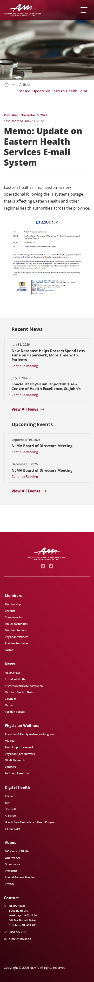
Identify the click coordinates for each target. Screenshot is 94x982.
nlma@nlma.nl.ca (20, 938)
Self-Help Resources (17, 773)
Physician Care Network (20, 754)
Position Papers (15, 711)
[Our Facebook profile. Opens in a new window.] (43, 566)
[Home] (22, 10)
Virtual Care (12, 828)
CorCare (10, 796)
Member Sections (16, 630)
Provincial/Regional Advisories (24, 685)
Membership (13, 604)
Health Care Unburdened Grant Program (30, 822)
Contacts (10, 767)
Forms (9, 650)
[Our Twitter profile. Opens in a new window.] (51, 566)
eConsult (10, 809)
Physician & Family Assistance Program (29, 734)
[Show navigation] (85, 10)
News (10, 663)
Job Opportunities (16, 624)
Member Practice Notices (20, 692)
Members (13, 595)
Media (9, 705)
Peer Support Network (19, 747)
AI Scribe (10, 815)
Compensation (14, 617)
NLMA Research (15, 760)
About (10, 842)
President (11, 871)
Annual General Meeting (20, 877)
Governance (12, 864)
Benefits (10, 611)
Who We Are (12, 857)
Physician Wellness (16, 637)
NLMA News (12, 672)
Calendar (10, 698)
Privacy (9, 884)
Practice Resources (16, 643)
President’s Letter (16, 679)
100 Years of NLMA (17, 851)
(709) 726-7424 (18, 932)
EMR (7, 802)
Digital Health (17, 787)
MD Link (10, 741)
